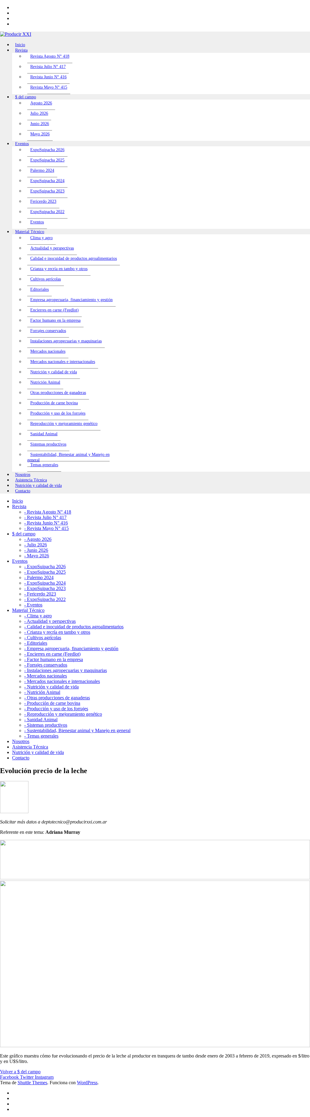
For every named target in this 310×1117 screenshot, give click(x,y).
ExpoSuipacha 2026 (47, 150)
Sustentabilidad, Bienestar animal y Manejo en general (68, 457)
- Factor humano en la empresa (53, 659)
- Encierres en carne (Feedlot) (52, 654)
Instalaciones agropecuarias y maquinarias (66, 341)
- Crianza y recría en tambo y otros (57, 632)
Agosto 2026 (41, 103)
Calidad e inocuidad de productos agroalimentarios (73, 258)
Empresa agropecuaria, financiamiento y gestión (71, 299)
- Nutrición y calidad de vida (51, 686)
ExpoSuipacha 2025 (47, 160)
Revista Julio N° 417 (48, 66)
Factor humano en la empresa (55, 320)
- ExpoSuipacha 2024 (45, 583)
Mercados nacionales (47, 351)
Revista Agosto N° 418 (49, 56)
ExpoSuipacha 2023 (47, 191)
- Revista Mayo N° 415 (46, 528)
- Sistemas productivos (45, 725)
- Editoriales (35, 643)
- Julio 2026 (35, 544)
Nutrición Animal (45, 382)
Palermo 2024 (42, 170)
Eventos (37, 222)
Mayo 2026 (40, 134)
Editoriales (39, 289)
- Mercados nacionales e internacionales (62, 681)
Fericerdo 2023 (43, 201)
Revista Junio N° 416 (48, 77)
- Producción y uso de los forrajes (56, 708)
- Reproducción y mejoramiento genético (63, 714)
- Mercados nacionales (45, 675)
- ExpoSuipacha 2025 (45, 572)
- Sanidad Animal (41, 719)
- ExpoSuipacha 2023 (45, 588)
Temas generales (44, 465)
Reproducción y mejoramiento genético (63, 423)
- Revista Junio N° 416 (46, 522)
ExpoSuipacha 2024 (47, 180)
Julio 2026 (39, 113)
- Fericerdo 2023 (40, 593)
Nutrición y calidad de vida (53, 372)
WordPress (87, 1082)
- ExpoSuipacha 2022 (45, 599)
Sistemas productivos (48, 444)
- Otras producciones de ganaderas (57, 697)
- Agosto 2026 (37, 539)
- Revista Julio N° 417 (45, 517)
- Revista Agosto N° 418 (47, 511)
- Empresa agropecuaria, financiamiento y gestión (71, 648)
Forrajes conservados (48, 330)
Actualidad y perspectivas (52, 248)
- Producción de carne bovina (52, 703)
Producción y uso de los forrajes (57, 413)
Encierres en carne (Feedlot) (54, 310)
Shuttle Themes (32, 1082)
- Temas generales (41, 735)
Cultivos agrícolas (45, 279)
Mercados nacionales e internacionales (62, 361)
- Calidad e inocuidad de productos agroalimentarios (74, 626)
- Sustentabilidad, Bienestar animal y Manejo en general (77, 730)
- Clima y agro (38, 615)
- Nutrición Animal (42, 692)
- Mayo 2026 (36, 555)
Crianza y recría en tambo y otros (58, 269)
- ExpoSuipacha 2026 (45, 566)
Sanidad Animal (44, 434)
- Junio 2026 (36, 550)
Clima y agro (41, 238)
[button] (20, 1071)
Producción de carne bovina (54, 403)
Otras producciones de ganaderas (58, 392)
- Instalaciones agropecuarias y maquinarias (65, 670)
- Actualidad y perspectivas (50, 621)
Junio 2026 (39, 123)
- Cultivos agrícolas (42, 637)
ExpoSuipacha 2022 (47, 211)
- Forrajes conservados (45, 664)
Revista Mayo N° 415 (48, 87)
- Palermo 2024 (39, 577)
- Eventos (33, 604)
